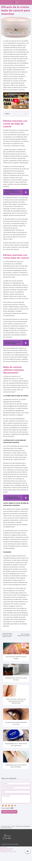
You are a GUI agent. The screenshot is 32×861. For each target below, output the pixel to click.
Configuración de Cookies (8, 851)
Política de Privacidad (6, 848)
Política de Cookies (6, 850)
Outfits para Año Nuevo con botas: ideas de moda (7, 635)
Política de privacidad (12, 844)
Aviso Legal (3, 847)
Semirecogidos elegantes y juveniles (24, 634)
